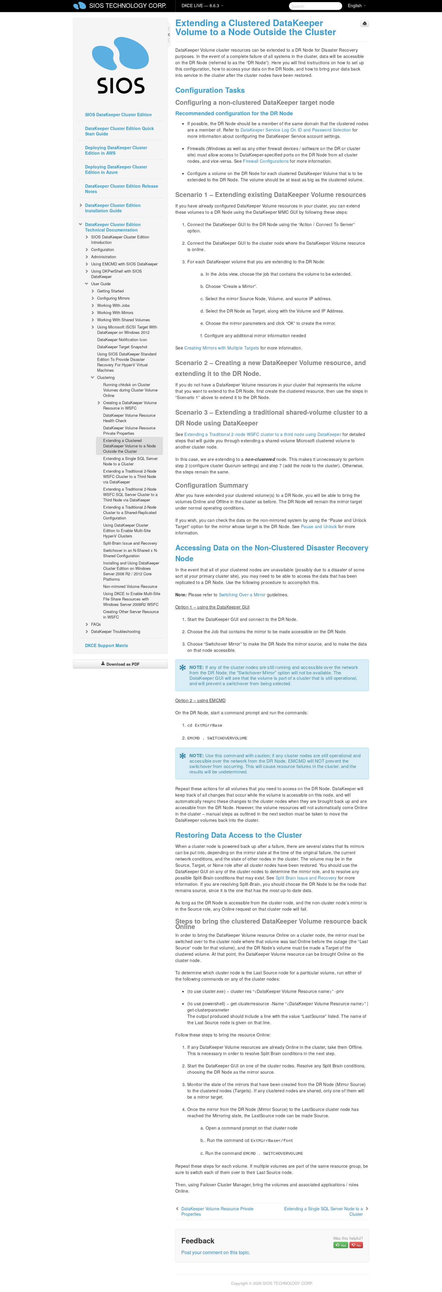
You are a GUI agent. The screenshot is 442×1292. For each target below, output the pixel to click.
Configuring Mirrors (113, 298)
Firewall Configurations (266, 161)
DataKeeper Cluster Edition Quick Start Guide (119, 131)
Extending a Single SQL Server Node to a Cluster (130, 461)
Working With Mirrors (115, 312)
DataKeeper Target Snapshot (122, 346)
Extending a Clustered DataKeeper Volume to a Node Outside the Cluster (129, 445)
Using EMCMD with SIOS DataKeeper (124, 264)
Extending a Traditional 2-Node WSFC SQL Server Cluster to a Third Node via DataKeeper (130, 494)
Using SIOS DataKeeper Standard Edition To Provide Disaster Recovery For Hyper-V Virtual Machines (126, 362)
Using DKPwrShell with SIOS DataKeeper (116, 273)
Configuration (102, 249)
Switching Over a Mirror (242, 595)
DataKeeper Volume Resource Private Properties (129, 430)
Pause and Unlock (319, 526)
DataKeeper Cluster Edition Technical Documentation (113, 227)
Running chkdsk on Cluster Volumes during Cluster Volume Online (130, 390)
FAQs (96, 624)
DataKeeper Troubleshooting (115, 631)
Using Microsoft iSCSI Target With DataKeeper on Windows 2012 (127, 329)
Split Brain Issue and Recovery (306, 878)
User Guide (101, 283)
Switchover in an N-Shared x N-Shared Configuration (130, 552)
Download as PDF (122, 664)
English (355, 5)
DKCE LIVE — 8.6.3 (201, 5)
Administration (103, 256)
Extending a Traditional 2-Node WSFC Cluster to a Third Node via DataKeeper (129, 476)
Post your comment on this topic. (215, 1252)
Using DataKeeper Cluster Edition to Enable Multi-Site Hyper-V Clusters (127, 530)
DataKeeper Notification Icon (122, 339)
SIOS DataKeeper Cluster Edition (118, 114)
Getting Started (110, 291)
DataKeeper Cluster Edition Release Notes (121, 188)
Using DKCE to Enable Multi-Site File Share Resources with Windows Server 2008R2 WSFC (131, 599)
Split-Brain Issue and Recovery (130, 543)
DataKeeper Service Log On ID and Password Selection (296, 130)
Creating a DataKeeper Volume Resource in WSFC (130, 405)
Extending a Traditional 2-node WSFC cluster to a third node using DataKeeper (262, 434)
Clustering (106, 377)
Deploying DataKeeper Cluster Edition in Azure (116, 169)
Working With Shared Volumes (123, 319)
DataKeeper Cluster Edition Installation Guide (113, 207)
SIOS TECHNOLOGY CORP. (128, 5)
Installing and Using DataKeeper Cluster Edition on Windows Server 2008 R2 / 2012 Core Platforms (131, 571)
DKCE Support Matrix (106, 645)
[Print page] (365, 23)
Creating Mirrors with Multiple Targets (221, 348)
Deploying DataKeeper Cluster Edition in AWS (116, 150)
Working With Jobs (113, 305)
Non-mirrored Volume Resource (130, 586)
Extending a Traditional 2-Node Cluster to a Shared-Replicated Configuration (129, 512)
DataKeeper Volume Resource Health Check (129, 417)
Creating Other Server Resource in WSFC (131, 614)
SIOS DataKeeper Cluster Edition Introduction (120, 239)
